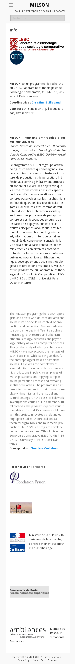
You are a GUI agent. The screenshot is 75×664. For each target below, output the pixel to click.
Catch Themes (49, 660)
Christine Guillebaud (46, 102)
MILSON (39, 5)
